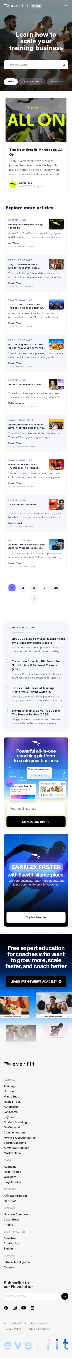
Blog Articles (12, 1182)
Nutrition (10, 1091)
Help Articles (12, 1171)
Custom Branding (15, 1122)
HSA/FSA (10, 1201)
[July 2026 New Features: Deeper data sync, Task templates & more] (56, 264)
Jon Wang (13, 243)
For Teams (11, 1112)
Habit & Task (12, 1101)
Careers (9, 1267)
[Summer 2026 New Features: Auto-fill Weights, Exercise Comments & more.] (56, 544)
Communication (14, 1132)
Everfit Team (25, 183)
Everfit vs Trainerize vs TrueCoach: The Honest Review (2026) (23, 468)
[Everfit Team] (13, 184)
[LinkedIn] (32, 1308)
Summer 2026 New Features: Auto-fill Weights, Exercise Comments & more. (26, 548)
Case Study (11, 1219)
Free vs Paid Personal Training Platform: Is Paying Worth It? (33, 690)
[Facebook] (6, 1308)
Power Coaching (20, 300)
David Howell (15, 523)
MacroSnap (11, 1096)
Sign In (8, 1248)
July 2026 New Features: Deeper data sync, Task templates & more (23, 268)
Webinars (10, 1177)
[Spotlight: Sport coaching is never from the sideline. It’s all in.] (56, 424)
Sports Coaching (15, 1142)
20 (56, 588)
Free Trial (10, 1238)
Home (11, 82)
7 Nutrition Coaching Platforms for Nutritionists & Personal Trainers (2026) (36, 665)
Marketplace (12, 1153)
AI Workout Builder (16, 1148)
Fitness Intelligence (17, 1262)
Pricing (8, 1224)
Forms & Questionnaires (20, 1137)
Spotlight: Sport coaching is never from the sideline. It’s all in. (25, 428)
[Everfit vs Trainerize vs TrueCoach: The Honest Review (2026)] (56, 464)
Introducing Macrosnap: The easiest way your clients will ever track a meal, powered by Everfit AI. (26, 349)
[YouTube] (23, 1308)
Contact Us (11, 1243)
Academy (10, 1166)
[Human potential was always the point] (56, 224)
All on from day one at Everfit (26, 384)
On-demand (12, 1127)
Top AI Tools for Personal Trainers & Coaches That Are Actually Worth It (26, 308)
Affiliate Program (15, 1195)
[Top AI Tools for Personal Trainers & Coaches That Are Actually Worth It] (56, 304)
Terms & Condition (38, 1328)
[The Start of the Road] (56, 504)
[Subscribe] (64, 1296)
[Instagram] (15, 1308)
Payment (10, 1117)
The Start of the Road (22, 504)
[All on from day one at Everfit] (56, 384)
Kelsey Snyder (16, 403)
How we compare (16, 1214)
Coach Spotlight (20, 420)
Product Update (32, 82)
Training (9, 1086)
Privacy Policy (13, 1328)
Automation (11, 1107)
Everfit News (17, 220)
